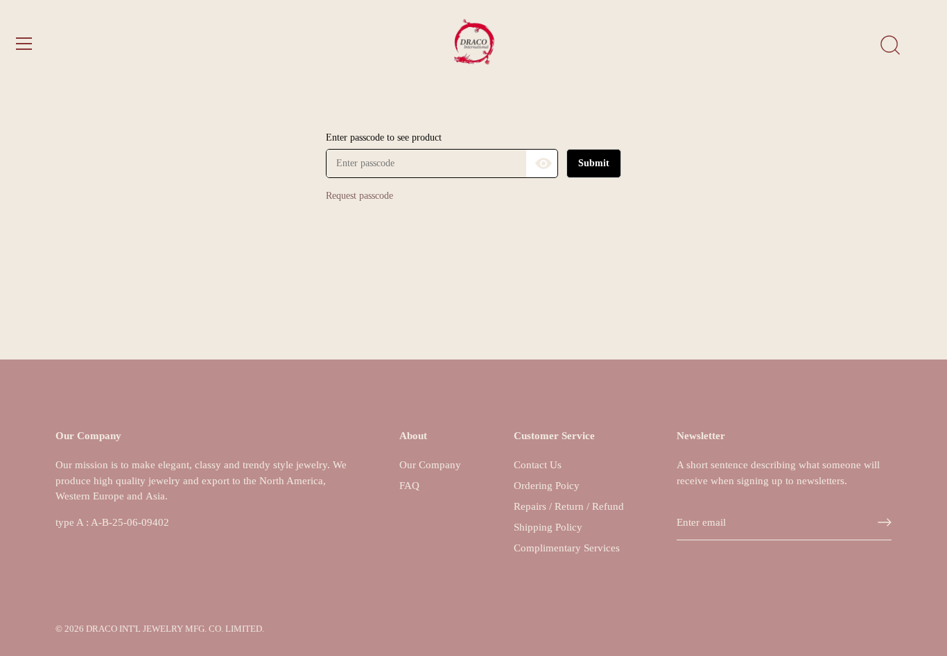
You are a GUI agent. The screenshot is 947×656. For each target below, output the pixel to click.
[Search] (890, 45)
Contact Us (538, 464)
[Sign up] (885, 522)
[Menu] (24, 43)
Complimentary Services (567, 547)
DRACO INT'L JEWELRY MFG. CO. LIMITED (174, 629)
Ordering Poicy (547, 485)
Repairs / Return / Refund (569, 506)
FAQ (409, 485)
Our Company (430, 464)
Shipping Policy (548, 527)
